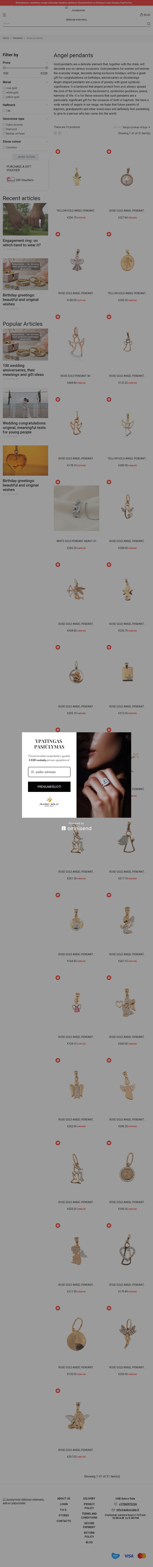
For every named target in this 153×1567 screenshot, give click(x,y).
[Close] (126, 736)
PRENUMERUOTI (49, 787)
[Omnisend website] (76, 826)
